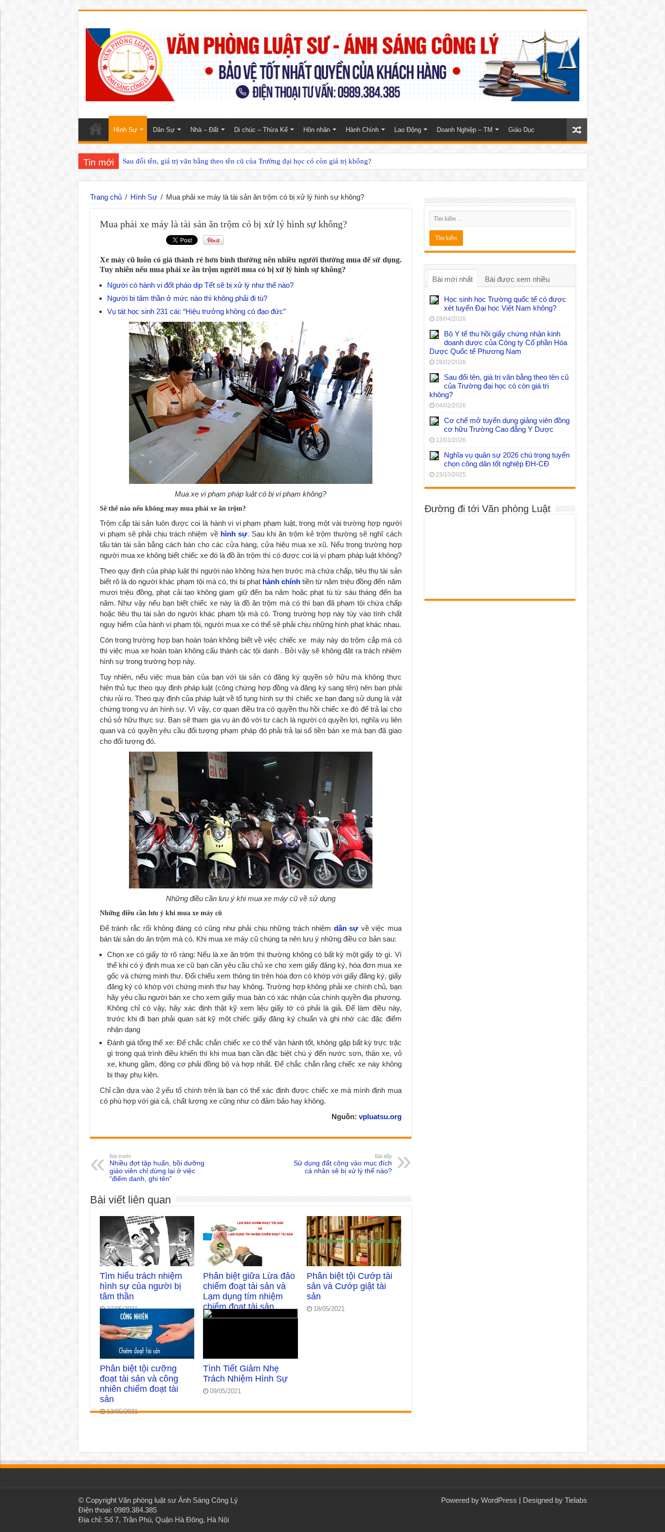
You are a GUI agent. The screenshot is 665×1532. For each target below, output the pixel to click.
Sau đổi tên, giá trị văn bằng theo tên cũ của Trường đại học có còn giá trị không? (247, 161)
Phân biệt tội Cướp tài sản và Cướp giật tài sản (349, 1286)
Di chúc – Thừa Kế (261, 129)
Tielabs (576, 1500)
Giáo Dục (521, 129)
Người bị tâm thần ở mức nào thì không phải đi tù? (187, 298)
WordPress (499, 1500)
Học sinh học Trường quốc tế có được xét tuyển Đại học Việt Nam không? (505, 303)
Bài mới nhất (452, 279)
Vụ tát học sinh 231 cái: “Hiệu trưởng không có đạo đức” (196, 311)
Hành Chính (362, 129)
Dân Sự (164, 129)
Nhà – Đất (204, 129)
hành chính (281, 581)
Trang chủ (106, 197)
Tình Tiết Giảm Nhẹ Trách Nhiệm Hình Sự (245, 1374)
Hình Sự (125, 129)
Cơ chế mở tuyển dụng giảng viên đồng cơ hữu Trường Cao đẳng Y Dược (507, 424)
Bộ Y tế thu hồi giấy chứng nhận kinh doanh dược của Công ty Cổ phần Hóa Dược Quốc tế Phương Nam (498, 342)
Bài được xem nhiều (517, 279)
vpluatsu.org (380, 1116)
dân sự (346, 928)
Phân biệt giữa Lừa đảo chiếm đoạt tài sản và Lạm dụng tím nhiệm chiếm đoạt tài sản (249, 1291)
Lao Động (407, 129)
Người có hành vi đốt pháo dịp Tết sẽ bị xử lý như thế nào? (200, 285)
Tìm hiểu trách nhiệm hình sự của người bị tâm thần (141, 1286)
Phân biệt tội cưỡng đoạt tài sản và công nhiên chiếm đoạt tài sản (139, 1384)
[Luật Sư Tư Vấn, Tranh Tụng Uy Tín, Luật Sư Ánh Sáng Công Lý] (333, 62)
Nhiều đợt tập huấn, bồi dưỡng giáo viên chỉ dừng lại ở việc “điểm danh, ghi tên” (157, 1167)
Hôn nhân (316, 129)
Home (96, 128)
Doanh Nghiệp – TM (465, 129)
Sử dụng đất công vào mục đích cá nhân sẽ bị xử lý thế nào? (343, 1164)
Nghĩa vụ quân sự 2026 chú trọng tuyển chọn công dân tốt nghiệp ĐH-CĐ (507, 459)
